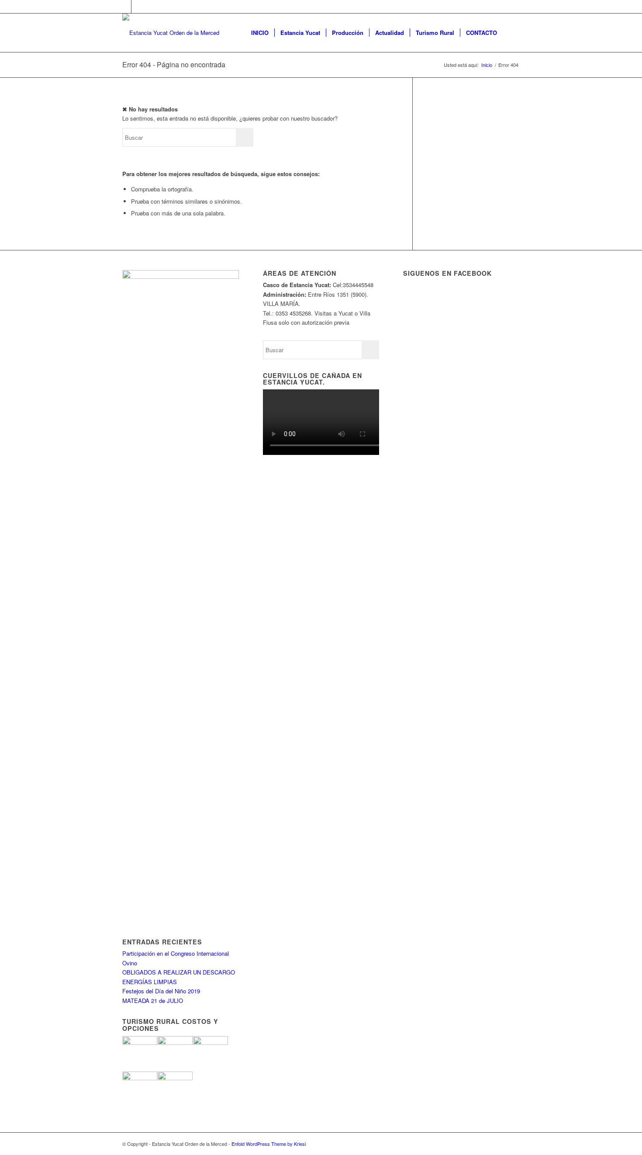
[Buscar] (511, 33)
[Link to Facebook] (124, 6)
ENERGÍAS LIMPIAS (149, 982)
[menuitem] (259, 33)
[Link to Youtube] (138, 6)
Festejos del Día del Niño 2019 (161, 991)
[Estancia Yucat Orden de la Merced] (170, 33)
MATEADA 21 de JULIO (152, 1000)
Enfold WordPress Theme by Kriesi (268, 1143)
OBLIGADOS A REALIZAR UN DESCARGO (178, 972)
